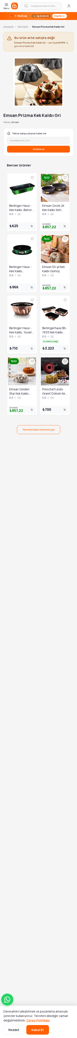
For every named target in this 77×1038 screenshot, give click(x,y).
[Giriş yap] (69, 6)
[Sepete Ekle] (31, 226)
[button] (7, 999)
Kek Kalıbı (23, 26)
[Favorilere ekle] (32, 178)
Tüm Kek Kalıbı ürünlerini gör (38, 429)
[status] (38, 16)
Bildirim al (38, 149)
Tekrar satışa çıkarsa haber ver (29, 133)
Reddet (13, 1030)
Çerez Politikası (38, 1020)
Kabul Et (37, 1030)
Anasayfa (8, 26)
